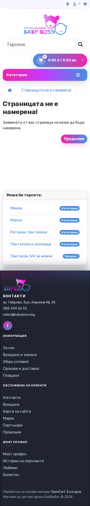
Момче (16, 208)
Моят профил (14, 454)
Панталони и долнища (30, 244)
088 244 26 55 (15, 308)
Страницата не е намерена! (46, 90)
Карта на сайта (17, 411)
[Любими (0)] (85, 4)
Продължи (74, 139)
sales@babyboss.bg (19, 314)
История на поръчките (23, 461)
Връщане (11, 404)
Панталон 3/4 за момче (31, 256)
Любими (10, 468)
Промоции (12, 432)
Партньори (13, 425)
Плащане (11, 375)
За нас (9, 348)
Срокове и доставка (21, 368)
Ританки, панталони (28, 232)
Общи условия (16, 361)
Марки (8, 418)
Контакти (12, 397)
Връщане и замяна (20, 355)
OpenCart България (66, 492)
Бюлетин (11, 475)
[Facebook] (7, 325)
